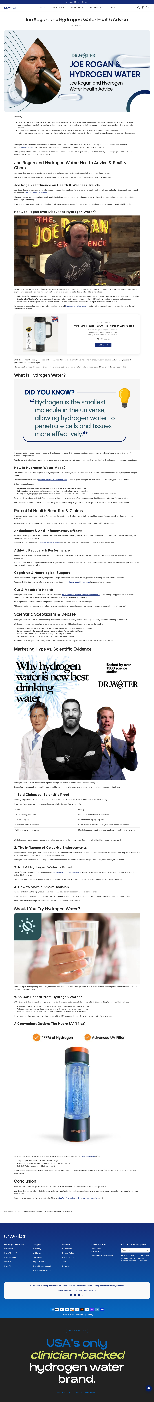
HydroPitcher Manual (42, 1266)
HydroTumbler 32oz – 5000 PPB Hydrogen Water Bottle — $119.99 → (47, 1211)
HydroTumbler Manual (42, 1270)
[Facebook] (79, 1295)
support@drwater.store (86, 1290)
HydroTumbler (10, 1257)
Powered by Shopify (84, 1315)
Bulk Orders (67, 1266)
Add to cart (103, 345)
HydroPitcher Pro (11, 1253)
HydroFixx (8, 1266)
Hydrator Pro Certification (102, 1256)
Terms (64, 1262)
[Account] (143, 7)
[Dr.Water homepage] (10, 7)
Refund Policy (68, 1253)
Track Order (38, 1257)
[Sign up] (147, 1250)
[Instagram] (71, 1295)
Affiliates (37, 1253)
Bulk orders (67, 1249)
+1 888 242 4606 (65, 1290)
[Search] (138, 7)
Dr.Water (71, 1315)
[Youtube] (75, 1295)
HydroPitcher (9, 1262)
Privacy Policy (68, 1257)
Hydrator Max (10, 1249)
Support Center (39, 1262)
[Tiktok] (83, 1295)
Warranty (37, 1249)
